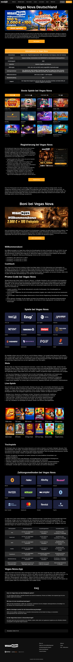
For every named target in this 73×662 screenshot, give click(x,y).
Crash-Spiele (43, 95)
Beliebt (11, 95)
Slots (60, 95)
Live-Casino (27, 95)
